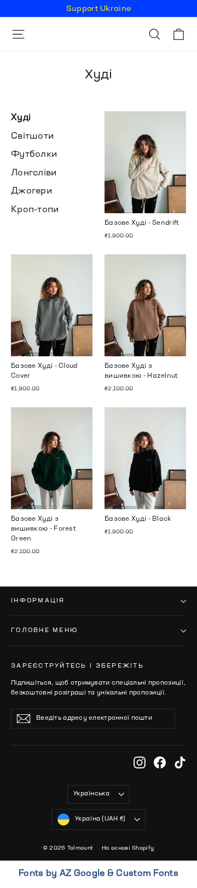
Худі (21, 117)
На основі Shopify (128, 848)
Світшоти (32, 136)
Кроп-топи (35, 210)
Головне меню (44, 630)
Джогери (31, 191)
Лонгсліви (34, 173)
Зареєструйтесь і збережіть (77, 666)
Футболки (34, 154)
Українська (91, 794)
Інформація (38, 600)
